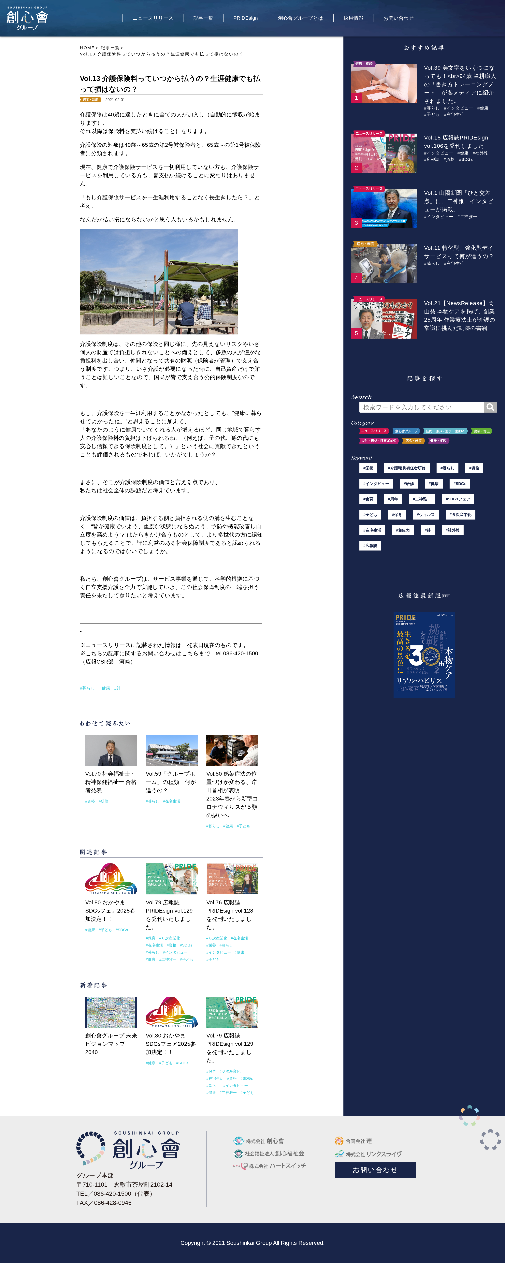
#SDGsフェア (458, 499)
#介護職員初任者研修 (407, 468)
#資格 (90, 801)
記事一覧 (203, 18)
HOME (87, 47)
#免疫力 (403, 530)
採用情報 (353, 18)
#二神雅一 (167, 959)
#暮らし (87, 688)
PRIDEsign (245, 18)
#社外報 (480, 153)
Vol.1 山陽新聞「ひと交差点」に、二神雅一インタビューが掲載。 (458, 201)
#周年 (393, 499)
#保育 (150, 938)
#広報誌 (432, 159)
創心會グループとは (300, 18)
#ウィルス (426, 514)
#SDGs (122, 930)
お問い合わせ (398, 18)
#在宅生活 (171, 801)
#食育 (368, 499)
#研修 (103, 801)
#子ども (243, 826)
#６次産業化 (169, 938)
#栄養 (211, 945)
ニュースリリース (153, 18)
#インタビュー (175, 952)
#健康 (104, 688)
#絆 (117, 688)
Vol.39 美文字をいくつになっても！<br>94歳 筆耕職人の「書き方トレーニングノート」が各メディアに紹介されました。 (460, 84)
